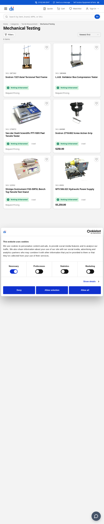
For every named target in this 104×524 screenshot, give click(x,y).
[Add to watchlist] (46, 47)
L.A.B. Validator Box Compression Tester (76, 77)
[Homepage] (11, 8)
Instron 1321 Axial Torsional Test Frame (26, 77)
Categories (15, 24)
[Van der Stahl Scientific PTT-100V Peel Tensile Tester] (27, 126)
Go (97, 16)
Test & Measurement (29, 24)
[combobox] (52, 16)
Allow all (85, 290)
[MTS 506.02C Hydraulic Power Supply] (77, 182)
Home (5, 24)
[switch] (39, 271)
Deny (19, 290)
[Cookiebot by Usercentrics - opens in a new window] (89, 232)
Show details (89, 281)
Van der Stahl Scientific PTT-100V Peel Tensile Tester (25, 135)
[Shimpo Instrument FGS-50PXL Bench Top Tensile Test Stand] (27, 182)
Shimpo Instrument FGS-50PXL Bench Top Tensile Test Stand (26, 191)
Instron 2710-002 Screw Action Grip (73, 133)
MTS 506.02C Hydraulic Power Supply (74, 189)
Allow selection (52, 290)
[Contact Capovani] (96, 516)
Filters (11, 34)
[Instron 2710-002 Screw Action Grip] (77, 126)
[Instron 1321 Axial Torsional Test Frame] (27, 70)
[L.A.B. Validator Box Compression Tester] (77, 70)
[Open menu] (5, 8)
